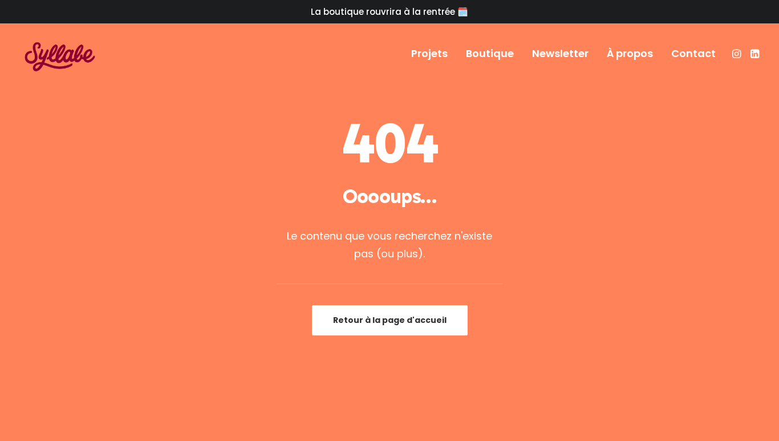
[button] (738, 53)
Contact (693, 53)
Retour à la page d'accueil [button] (390, 320)
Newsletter (560, 53)
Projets (429, 53)
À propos (630, 53)
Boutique (490, 53)
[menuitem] (429, 53)
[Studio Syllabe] (60, 54)
